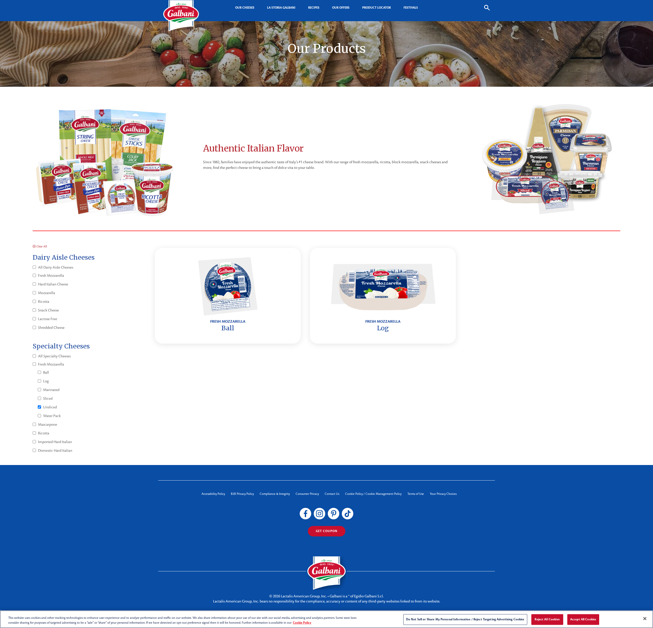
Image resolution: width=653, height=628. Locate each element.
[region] (326, 619)
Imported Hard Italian (55, 441)
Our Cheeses (244, 8)
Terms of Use (415, 494)
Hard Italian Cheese (53, 284)
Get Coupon (326, 531)
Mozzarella (46, 293)
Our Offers (340, 8)
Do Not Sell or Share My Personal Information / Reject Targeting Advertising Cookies (465, 619)
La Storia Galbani (281, 8)
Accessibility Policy (213, 494)
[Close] (644, 618)
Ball (46, 372)
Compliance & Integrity (275, 494)
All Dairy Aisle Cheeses (55, 267)
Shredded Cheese (51, 327)
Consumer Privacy (307, 494)
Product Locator (376, 8)
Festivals (411, 8)
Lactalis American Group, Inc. (304, 596)
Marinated (51, 389)
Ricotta (43, 301)
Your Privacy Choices (443, 494)
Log (46, 381)
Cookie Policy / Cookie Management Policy (373, 494)
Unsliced (50, 407)
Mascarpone (47, 424)
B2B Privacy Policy (242, 494)
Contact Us (332, 494)
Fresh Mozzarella (51, 275)
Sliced (48, 398)
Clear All (41, 246)
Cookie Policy (302, 623)
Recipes (313, 8)
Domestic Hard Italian (55, 450)
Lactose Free (47, 319)
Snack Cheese (48, 310)
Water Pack (52, 415)
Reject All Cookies (547, 619)
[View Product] (227, 295)
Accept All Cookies (583, 619)
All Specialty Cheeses (54, 356)
